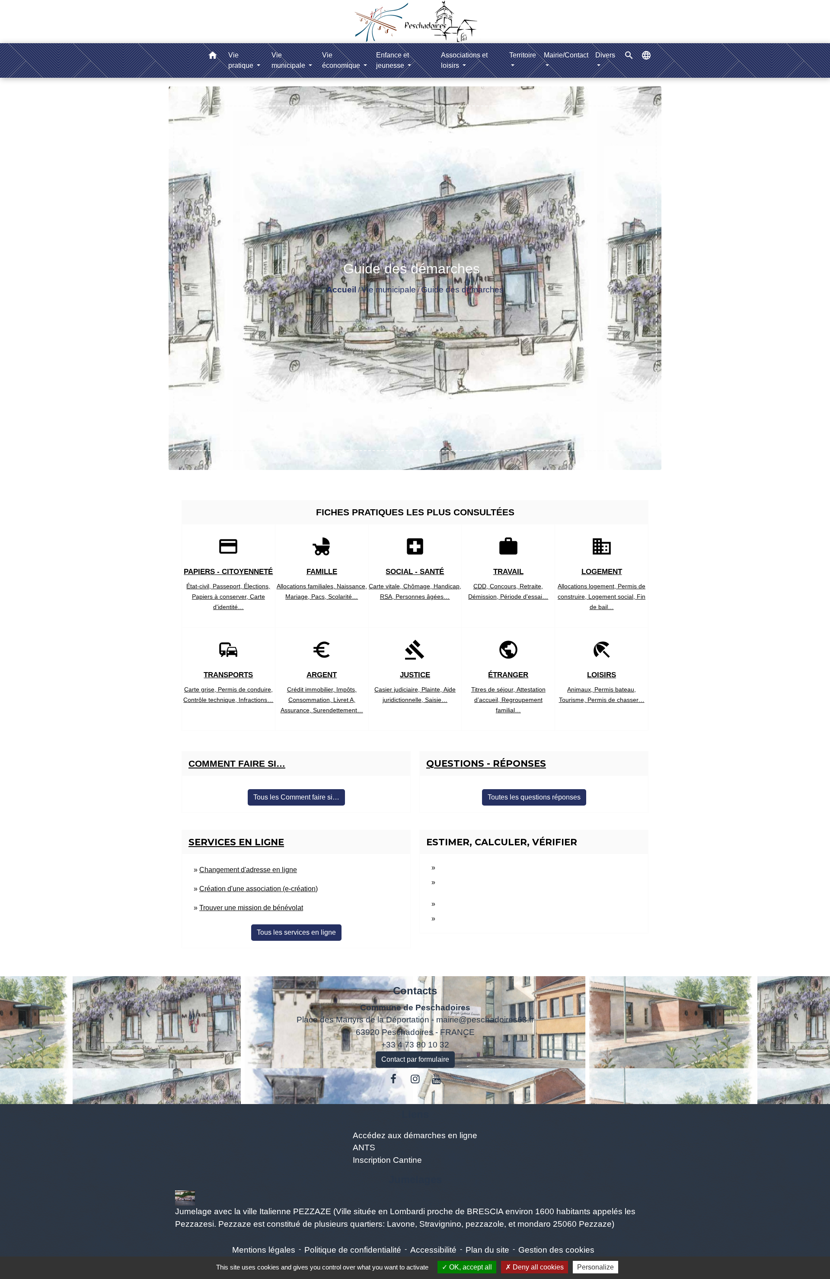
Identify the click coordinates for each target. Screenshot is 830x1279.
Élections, (257, 586)
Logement (601, 572)
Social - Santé (415, 572)
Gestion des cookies (556, 1249)
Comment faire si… (236, 763)
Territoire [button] (522, 55)
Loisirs (601, 675)
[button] (213, 57)
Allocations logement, (588, 586)
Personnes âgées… (423, 596)
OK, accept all (469, 1267)
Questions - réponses (486, 763)
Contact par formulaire (415, 1059)
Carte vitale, (386, 586)
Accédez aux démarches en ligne (415, 1135)
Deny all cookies (537, 1267)
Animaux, (580, 689)
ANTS (364, 1147)
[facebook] (393, 1079)
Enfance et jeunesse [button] (392, 60)
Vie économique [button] (342, 60)
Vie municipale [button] (289, 60)
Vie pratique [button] (241, 60)
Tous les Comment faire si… (296, 797)
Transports (228, 675)
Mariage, (298, 596)
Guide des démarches (462, 289)
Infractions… (256, 699)
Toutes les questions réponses (534, 797)
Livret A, (344, 699)
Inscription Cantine (387, 1160)
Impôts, (346, 689)
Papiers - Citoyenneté (228, 572)
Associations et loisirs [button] (464, 60)
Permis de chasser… (616, 699)
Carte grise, (201, 689)
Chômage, (418, 586)
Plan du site (487, 1249)
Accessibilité (433, 1249)
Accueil (341, 289)
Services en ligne (236, 842)
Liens (415, 1114)
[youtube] (436, 1079)
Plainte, (432, 689)
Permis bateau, (615, 689)
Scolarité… (343, 596)
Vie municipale (388, 289)
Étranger (508, 675)
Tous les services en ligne (296, 932)
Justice (415, 675)
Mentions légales (263, 1249)
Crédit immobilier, (311, 689)
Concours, (505, 586)
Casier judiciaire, (397, 689)
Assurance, (297, 710)
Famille (321, 572)
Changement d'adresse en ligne (248, 869)
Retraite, (531, 586)
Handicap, (447, 586)
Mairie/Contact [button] (566, 55)
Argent (321, 675)
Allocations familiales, (307, 586)
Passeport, (228, 586)
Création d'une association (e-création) (258, 888)
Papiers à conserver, (221, 596)
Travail (508, 572)
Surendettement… (338, 710)
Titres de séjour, (494, 689)
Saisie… (436, 699)
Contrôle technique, (211, 699)
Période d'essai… (524, 596)
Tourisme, (573, 699)
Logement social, (612, 596)
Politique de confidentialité (352, 1249)
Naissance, (352, 586)
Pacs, (319, 596)
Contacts (415, 991)
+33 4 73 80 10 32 (415, 1044)
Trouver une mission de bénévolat (251, 907)
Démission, (484, 596)
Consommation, (310, 699)
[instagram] (415, 1079)
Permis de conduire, (245, 689)
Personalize (595, 1267)
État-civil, (199, 586)
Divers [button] (605, 55)
